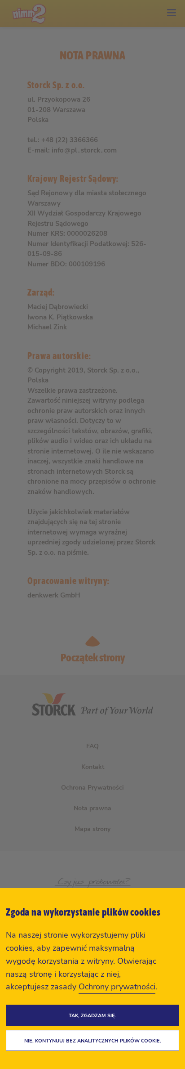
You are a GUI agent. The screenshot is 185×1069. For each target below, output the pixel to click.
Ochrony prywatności (117, 986)
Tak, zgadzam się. (92, 1015)
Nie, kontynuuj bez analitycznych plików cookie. (92, 1041)
